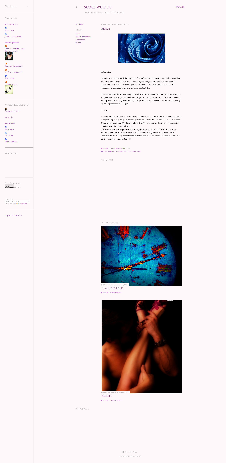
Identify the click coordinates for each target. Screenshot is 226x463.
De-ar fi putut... (112, 288)
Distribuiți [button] (79, 24)
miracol (78, 43)
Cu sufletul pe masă (114, 13)
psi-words (8, 117)
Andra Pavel (9, 30)
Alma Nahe (9, 129)
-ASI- (140, 456)
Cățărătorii (9, 136)
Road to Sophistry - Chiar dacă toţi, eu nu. (15, 50)
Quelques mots (11, 84)
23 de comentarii (115, 292)
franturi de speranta (83, 37)
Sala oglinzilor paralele (13, 66)
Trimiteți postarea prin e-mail (120, 148)
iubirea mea (80, 40)
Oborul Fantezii (11, 142)
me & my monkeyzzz (13, 72)
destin (78, 34)
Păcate (106, 396)
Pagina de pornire (93, 13)
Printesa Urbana (11, 24)
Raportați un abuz (13, 215)
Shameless (9, 78)
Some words (98, 7)
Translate (23, 204)
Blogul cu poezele (12, 111)
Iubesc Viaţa (10, 123)
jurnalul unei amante (13, 37)
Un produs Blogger (131, 452)
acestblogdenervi (12, 43)
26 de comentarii (115, 400)
